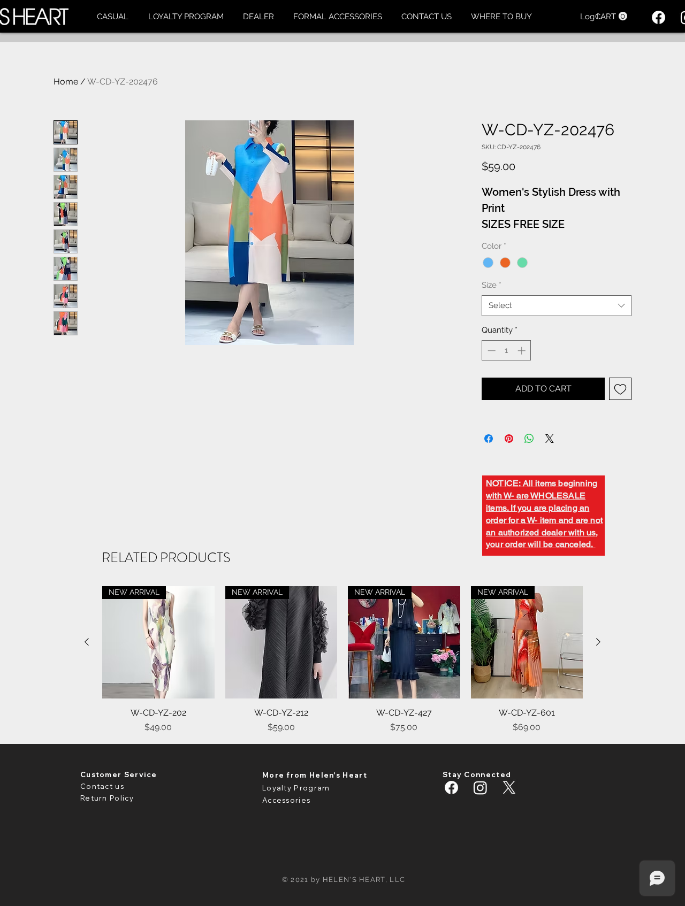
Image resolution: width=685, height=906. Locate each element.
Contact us (102, 786)
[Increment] (522, 350)
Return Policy (107, 798)
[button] (112, 16)
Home (66, 81)
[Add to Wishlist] (620, 389)
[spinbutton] (506, 350)
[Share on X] (549, 438)
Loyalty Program (296, 788)
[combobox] (556, 305)
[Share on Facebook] (488, 438)
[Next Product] (598, 641)
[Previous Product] (86, 641)
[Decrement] (490, 350)
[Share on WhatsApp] (529, 438)
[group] (342, 660)
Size (491, 285)
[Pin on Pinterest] (509, 438)
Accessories (286, 800)
